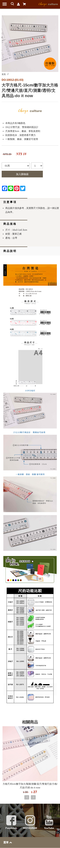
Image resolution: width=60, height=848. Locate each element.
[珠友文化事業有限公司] (48, 4)
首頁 (4, 74)
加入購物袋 (22, 174)
